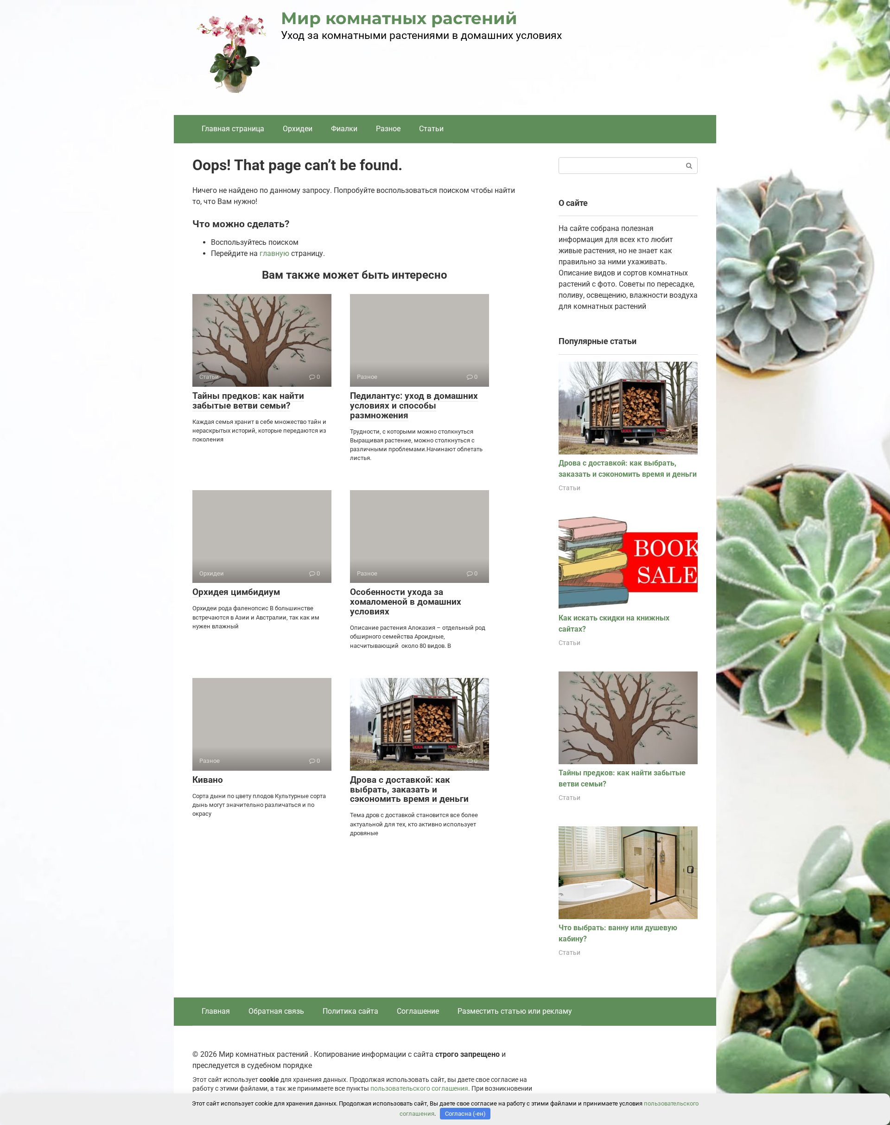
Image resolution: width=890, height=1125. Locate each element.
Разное (388, 128)
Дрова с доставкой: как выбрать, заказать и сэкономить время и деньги (409, 789)
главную (274, 253)
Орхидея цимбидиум (236, 592)
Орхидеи (297, 128)
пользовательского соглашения (419, 1089)
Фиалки (344, 128)
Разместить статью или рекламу (515, 1011)
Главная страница (233, 128)
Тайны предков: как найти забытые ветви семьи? (248, 400)
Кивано (207, 779)
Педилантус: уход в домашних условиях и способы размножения (414, 405)
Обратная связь (276, 1011)
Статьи (431, 128)
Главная (216, 1011)
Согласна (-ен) (465, 1113)
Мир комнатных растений (399, 18)
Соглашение (418, 1011)
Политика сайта (350, 1011)
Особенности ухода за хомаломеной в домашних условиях (405, 602)
